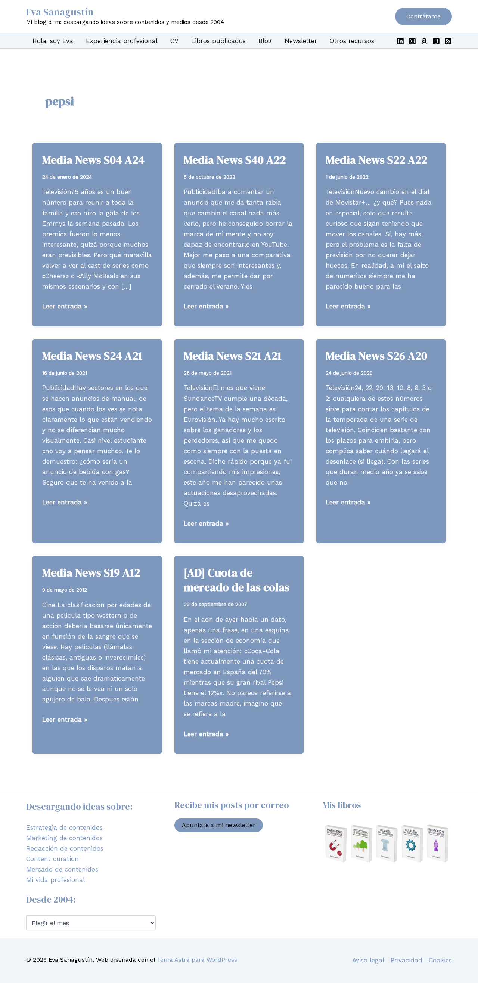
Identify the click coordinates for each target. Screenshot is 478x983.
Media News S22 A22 (376, 160)
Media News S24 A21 (92, 355)
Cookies (440, 960)
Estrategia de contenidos (64, 827)
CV (174, 40)
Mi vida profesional (55, 880)
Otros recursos (352, 40)
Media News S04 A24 (93, 160)
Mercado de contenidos (62, 869)
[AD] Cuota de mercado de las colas (236, 580)
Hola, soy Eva (52, 40)
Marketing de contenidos (64, 838)
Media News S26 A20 (376, 355)
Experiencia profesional (122, 40)
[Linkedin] (400, 41)
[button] (423, 16)
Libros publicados (218, 40)
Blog (265, 40)
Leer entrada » (64, 306)
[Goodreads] (436, 41)
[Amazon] (424, 41)
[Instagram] (412, 41)
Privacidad (406, 960)
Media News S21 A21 (233, 355)
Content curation (52, 859)
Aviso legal (368, 960)
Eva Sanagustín (60, 12)
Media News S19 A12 (91, 572)
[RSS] (448, 41)
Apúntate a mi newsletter (218, 825)
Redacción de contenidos (64, 848)
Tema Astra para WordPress (197, 959)
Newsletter (301, 40)
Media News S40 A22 (235, 160)
